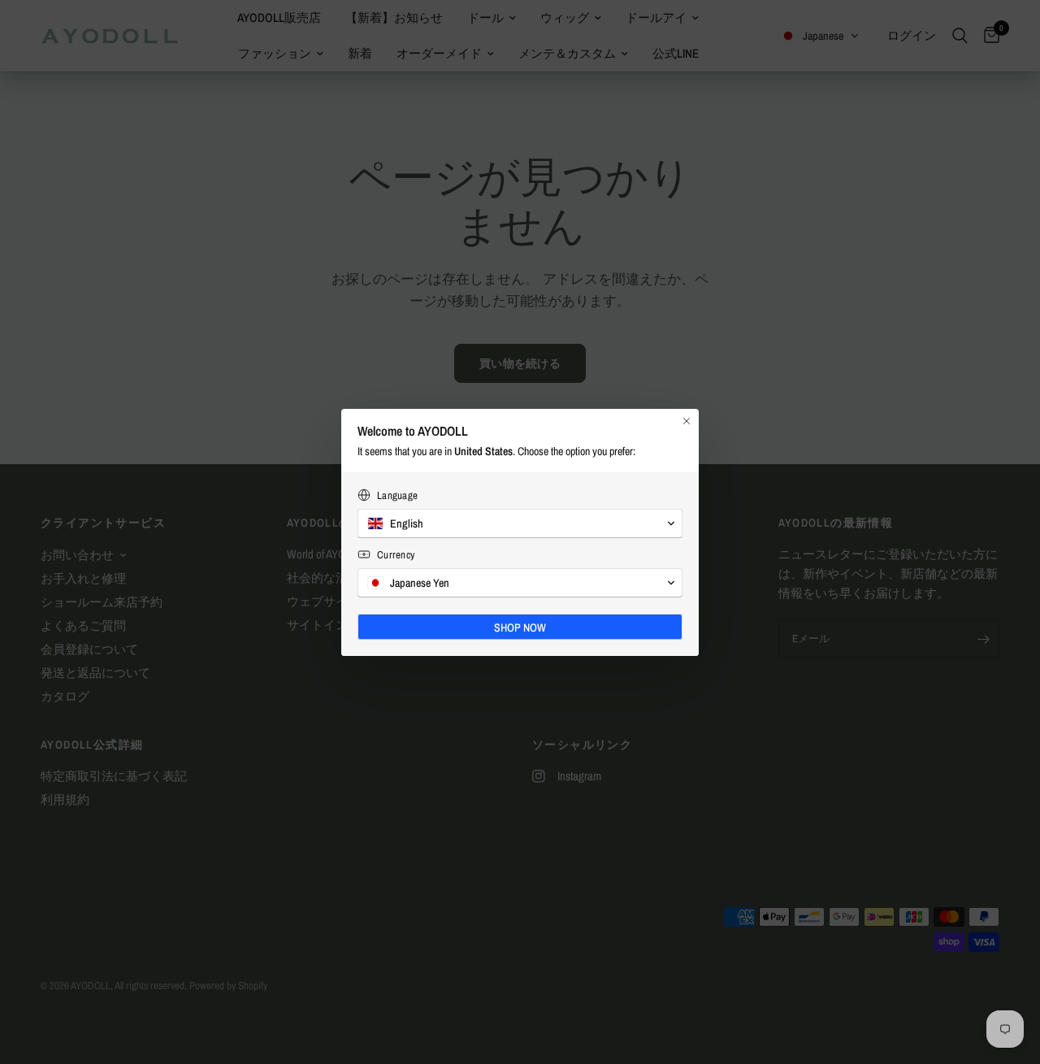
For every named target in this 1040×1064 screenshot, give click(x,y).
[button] (520, 523)
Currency (395, 555)
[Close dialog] (687, 421)
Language (397, 495)
